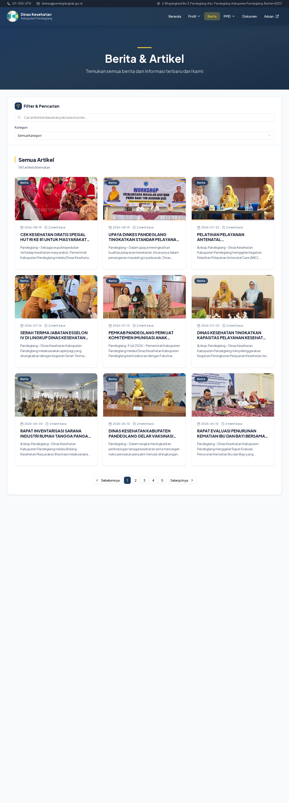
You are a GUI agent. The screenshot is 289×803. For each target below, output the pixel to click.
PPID (227, 16)
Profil (192, 16)
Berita (212, 16)
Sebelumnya (110, 480)
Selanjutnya (179, 480)
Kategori (21, 127)
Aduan (269, 16)
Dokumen (249, 16)
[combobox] (144, 135)
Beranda (175, 16)
